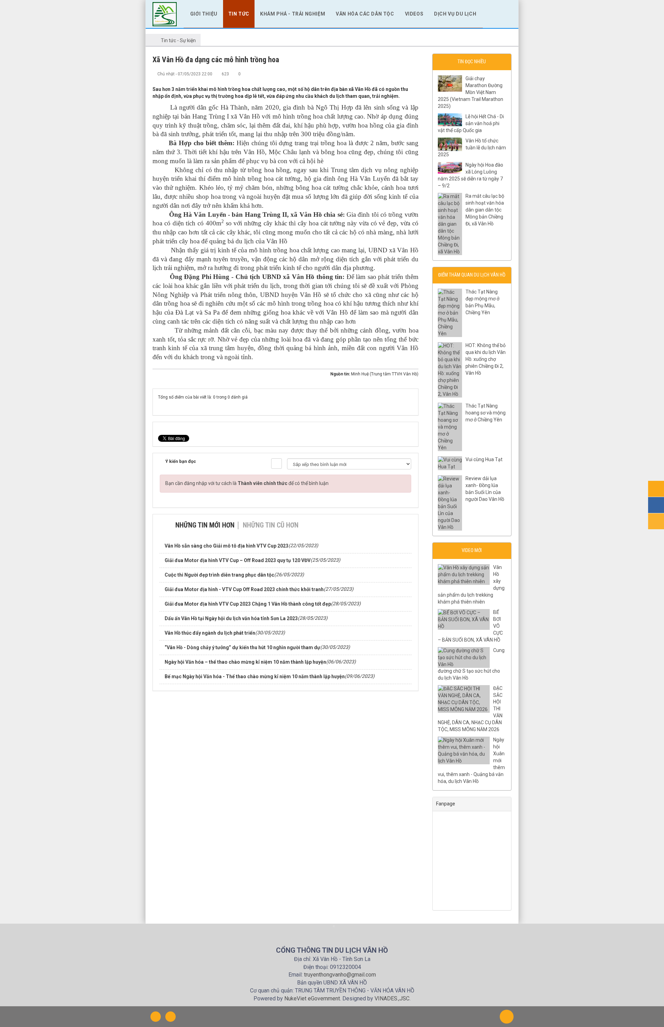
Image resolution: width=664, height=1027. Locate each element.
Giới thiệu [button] (204, 14)
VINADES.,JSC (392, 998)
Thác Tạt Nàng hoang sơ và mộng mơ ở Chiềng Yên (485, 412)
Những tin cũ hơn (270, 525)
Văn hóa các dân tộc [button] (365, 14)
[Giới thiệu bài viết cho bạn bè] (390, 73)
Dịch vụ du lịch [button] (455, 14)
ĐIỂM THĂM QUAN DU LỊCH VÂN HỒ (471, 275)
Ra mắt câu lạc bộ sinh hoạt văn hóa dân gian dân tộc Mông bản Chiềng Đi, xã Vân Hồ (484, 209)
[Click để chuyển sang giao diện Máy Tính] (170, 1016)
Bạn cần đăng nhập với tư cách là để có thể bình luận (247, 483)
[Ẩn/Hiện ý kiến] (276, 463)
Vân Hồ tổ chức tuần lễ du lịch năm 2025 (472, 147)
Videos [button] (414, 14)
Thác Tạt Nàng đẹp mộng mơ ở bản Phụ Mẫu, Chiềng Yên (482, 302)
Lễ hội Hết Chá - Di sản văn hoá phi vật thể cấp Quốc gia (471, 123)
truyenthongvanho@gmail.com (340, 974)
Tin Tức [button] (238, 14)
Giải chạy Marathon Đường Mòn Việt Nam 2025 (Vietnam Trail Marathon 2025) (470, 92)
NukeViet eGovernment (312, 998)
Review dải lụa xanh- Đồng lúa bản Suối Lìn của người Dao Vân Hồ (484, 489)
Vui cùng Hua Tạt (483, 459)
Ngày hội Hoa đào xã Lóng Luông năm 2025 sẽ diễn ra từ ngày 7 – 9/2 (470, 175)
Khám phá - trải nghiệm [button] (292, 14)
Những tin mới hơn (204, 525)
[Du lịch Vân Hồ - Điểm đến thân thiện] (165, 13)
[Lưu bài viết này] (413, 73)
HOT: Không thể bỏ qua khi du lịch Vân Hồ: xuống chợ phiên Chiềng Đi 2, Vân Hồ (485, 359)
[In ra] (401, 73)
